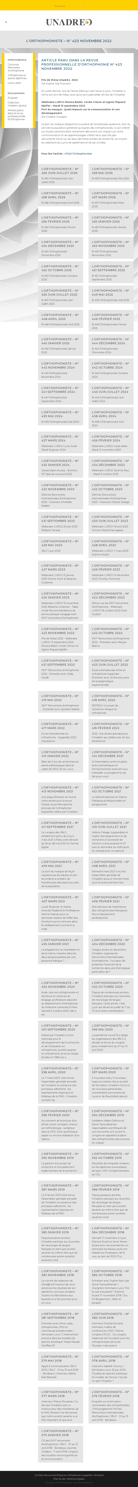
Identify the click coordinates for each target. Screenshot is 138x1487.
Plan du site (59, 1479)
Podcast (13, 97)
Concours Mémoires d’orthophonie (16, 67)
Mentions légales (75, 1479)
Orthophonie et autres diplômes (17, 77)
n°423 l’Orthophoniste (78, 153)
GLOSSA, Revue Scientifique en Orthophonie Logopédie (63, 1475)
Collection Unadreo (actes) (17, 104)
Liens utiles (14, 82)
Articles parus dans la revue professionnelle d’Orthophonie (16, 115)
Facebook (99, 1475)
